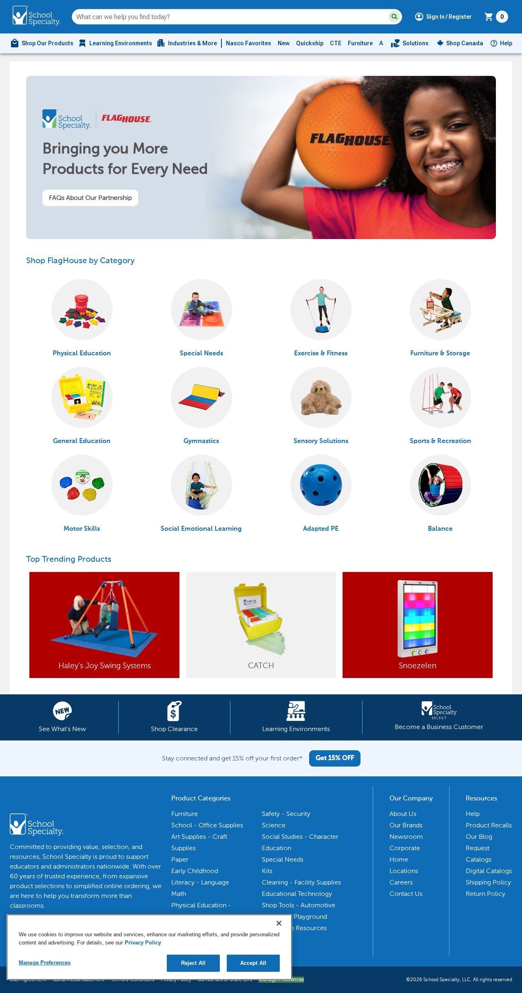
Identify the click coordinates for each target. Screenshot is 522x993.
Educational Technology (297, 894)
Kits (267, 871)
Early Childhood (194, 871)
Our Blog (479, 836)
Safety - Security (286, 814)
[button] (394, 16)
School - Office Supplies (207, 825)
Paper (179, 859)
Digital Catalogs (489, 871)
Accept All (253, 963)
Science (273, 825)
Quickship (309, 43)
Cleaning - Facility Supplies (301, 882)
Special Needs (282, 859)
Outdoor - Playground (294, 916)
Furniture (360, 43)
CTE (335, 43)
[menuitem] (41, 43)
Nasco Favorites (248, 43)
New (284, 43)
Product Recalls (489, 825)
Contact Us (405, 894)
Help (506, 43)
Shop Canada (464, 43)
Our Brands (405, 825)
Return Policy (485, 894)
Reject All (193, 963)
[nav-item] (409, 43)
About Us (402, 814)
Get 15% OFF (335, 758)
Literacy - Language (200, 882)
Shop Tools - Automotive (298, 905)
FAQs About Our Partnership (90, 198)
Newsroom (406, 836)
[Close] (279, 923)
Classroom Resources (294, 928)
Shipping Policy (488, 882)
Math (178, 894)
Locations (403, 871)
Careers (401, 882)
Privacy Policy (143, 943)
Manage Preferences (45, 963)
